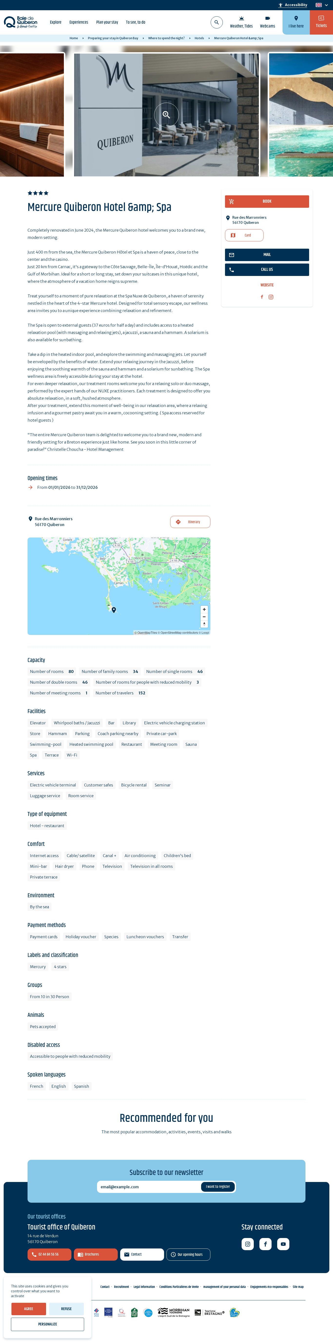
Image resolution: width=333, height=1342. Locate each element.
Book (267, 201)
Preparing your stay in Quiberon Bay (113, 38)
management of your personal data (224, 1287)
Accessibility (292, 5)
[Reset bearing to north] (204, 624)
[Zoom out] (204, 616)
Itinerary (194, 522)
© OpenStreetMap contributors (178, 632)
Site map (298, 1287)
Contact (136, 1254)
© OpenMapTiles (146, 632)
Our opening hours (190, 1255)
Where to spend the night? (166, 38)
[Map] (119, 586)
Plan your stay (107, 22)
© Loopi (204, 632)
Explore (55, 22)
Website (267, 285)
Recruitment (121, 1287)
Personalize (47, 1324)
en (318, 5)
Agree (28, 1309)
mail (267, 254)
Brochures (92, 1254)
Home (74, 38)
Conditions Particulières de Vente (179, 1287)
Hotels (199, 38)
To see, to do (135, 22)
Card (248, 235)
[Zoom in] (204, 609)
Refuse (66, 1309)
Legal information (144, 1287)
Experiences (78, 22)
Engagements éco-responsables (269, 1287)
